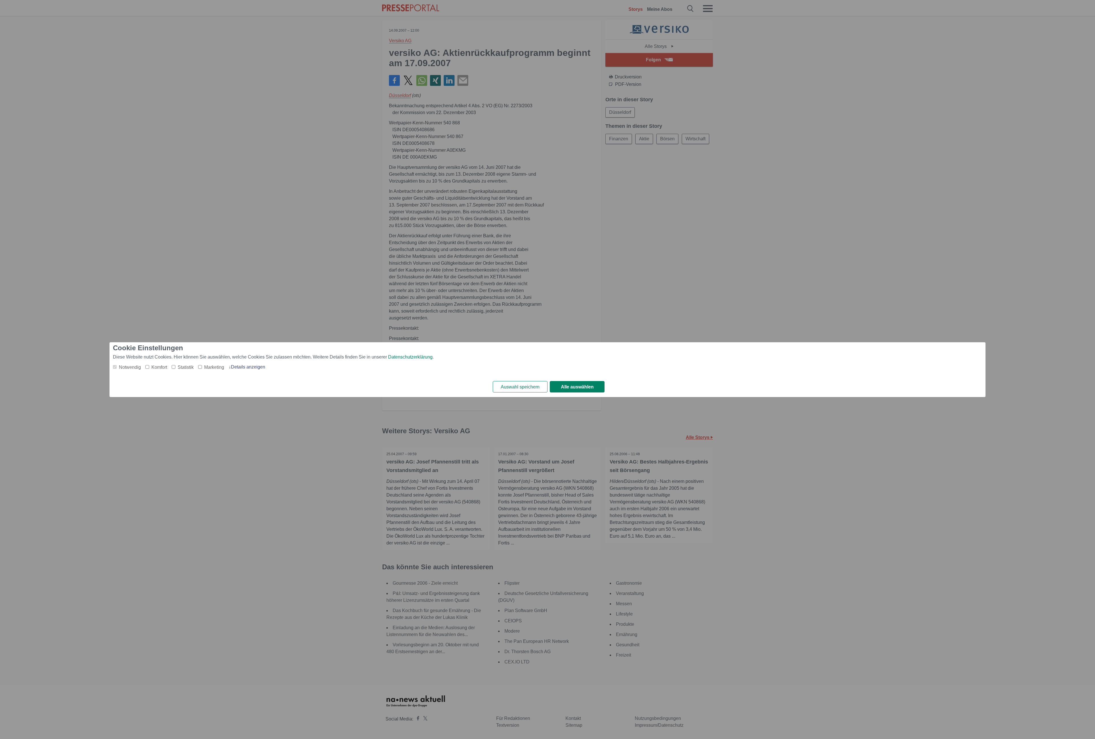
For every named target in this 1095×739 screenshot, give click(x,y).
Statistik (186, 367)
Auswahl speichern (520, 386)
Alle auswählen (577, 386)
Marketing (214, 367)
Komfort (159, 367)
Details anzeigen (248, 367)
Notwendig (130, 367)
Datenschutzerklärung (410, 357)
